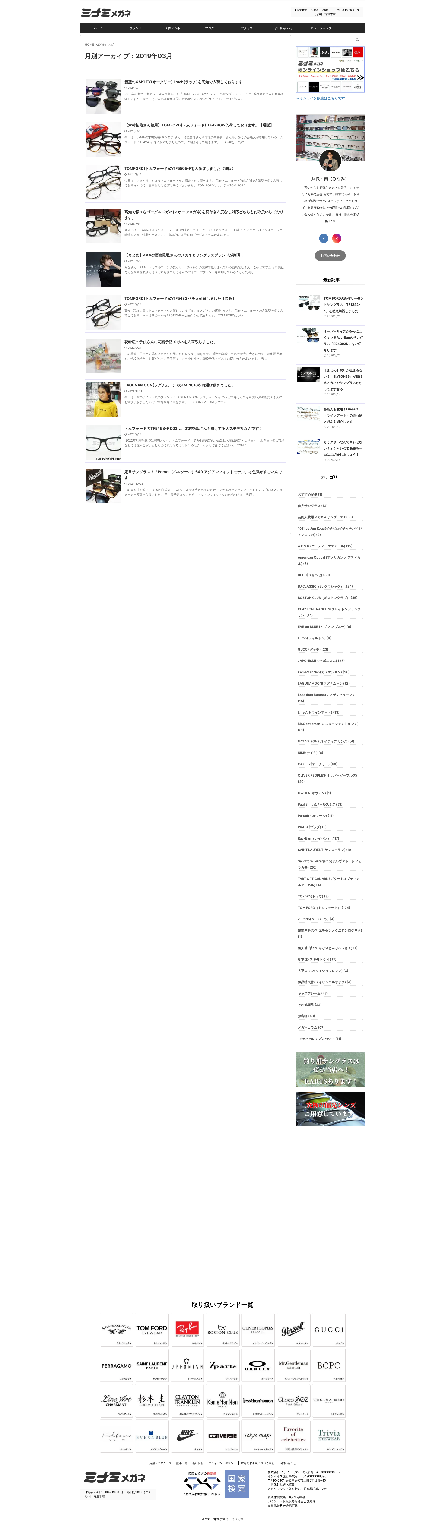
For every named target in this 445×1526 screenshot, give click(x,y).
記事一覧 (182, 1463)
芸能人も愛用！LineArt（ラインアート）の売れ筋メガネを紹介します (343, 415)
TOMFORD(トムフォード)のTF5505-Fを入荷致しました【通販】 (179, 168)
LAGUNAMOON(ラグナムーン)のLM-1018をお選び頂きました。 (179, 385)
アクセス (247, 28)
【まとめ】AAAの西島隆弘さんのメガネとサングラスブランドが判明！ (184, 255)
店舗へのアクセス (160, 1463)
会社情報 (197, 1463)
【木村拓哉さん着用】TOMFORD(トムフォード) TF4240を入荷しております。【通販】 (199, 125)
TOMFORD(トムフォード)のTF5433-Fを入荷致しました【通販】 (180, 298)
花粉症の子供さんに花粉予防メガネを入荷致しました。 (170, 341)
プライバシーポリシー (222, 1463)
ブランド (136, 28)
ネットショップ (321, 28)
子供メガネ (172, 28)
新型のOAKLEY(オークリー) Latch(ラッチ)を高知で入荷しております (183, 81)
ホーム (98, 28)
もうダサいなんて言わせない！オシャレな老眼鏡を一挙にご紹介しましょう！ (343, 448)
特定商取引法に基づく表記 (257, 1463)
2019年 (102, 44)
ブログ (209, 28)
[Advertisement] (330, 1207)
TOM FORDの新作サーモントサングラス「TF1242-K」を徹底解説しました (344, 304)
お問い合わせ (284, 28)
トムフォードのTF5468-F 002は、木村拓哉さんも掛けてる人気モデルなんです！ (193, 428)
